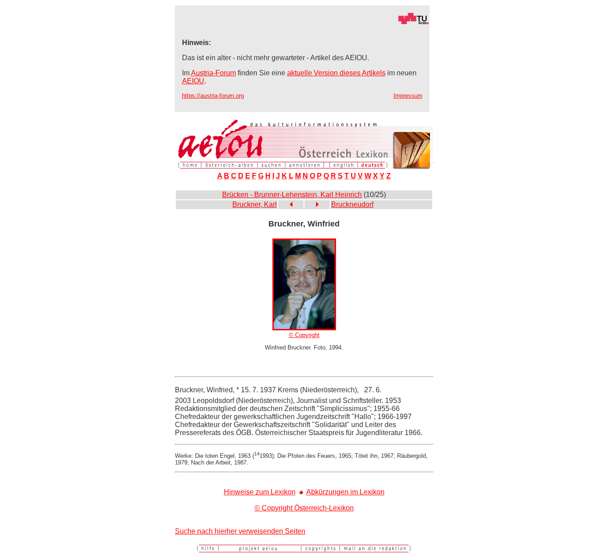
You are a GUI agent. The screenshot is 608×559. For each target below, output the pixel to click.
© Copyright (304, 335)
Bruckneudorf (352, 204)
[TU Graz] (302, 22)
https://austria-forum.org (213, 95)
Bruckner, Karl (254, 204)
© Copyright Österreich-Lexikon (304, 508)
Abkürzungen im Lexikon (345, 492)
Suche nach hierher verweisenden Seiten (240, 531)
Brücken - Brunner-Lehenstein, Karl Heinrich (292, 194)
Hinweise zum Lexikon (260, 492)
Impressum (407, 95)
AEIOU (193, 81)
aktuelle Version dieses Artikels (336, 73)
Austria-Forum (213, 73)
